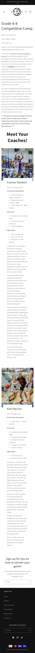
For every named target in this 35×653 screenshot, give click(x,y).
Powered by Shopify (23, 649)
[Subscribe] (29, 582)
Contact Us (7, 618)
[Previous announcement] (3, 2)
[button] (4, 12)
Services (6, 601)
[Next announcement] (31, 2)
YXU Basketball (14, 649)
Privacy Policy (8, 609)
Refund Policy (8, 614)
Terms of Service (9, 605)
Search (6, 596)
